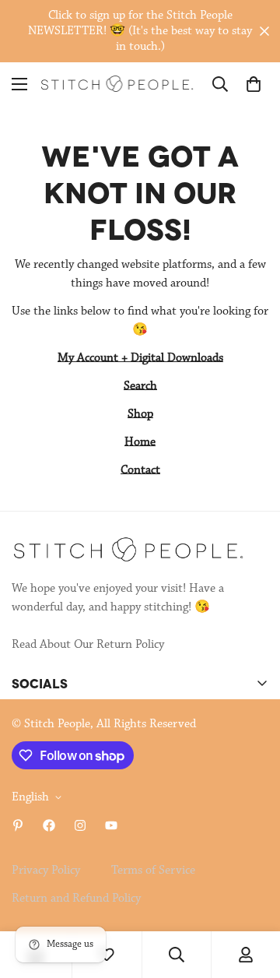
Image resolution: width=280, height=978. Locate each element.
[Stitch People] (117, 83)
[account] (246, 954)
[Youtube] (111, 825)
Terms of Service (153, 870)
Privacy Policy (46, 870)
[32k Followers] (80, 825)
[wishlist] (106, 954)
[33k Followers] (49, 825)
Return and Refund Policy (76, 898)
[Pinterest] (18, 825)
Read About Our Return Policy (88, 645)
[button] (253, 84)
